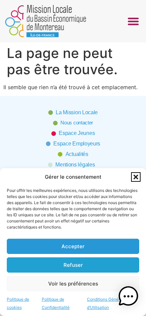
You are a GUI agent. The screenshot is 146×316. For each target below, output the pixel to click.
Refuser (73, 265)
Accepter (73, 246)
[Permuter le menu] (133, 21)
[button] (135, 177)
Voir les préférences (73, 283)
